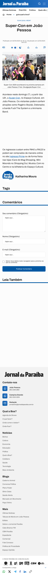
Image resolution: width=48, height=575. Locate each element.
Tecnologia (6, 466)
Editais (5, 520)
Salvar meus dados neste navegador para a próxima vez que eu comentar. (25, 261)
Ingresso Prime (17, 156)
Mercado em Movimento (11, 499)
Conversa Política (9, 484)
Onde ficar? (6, 426)
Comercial (6, 539)
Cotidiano (6, 459)
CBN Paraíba (7, 531)
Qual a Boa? (7, 455)
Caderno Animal (8, 480)
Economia (6, 444)
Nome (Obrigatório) (11, 236)
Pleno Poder (7, 488)
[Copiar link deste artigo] (30, 571)
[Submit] (39, 4)
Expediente (6, 535)
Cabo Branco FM (9, 528)
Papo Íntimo (7, 503)
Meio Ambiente (8, 470)
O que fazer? (7, 419)
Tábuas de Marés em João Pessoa (15, 517)
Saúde (5, 463)
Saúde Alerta (7, 495)
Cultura (5, 440)
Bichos (5, 437)
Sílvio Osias (6, 491)
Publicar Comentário (24, 269)
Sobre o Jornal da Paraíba (12, 524)
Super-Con (14, 98)
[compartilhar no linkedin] (25, 571)
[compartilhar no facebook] (20, 571)
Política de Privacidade (11, 546)
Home (9, 14)
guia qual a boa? (23, 14)
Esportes (22, 10)
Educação (6, 448)
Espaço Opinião (8, 550)
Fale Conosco (7, 543)
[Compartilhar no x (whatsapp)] (9, 571)
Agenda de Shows (9, 415)
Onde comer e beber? (10, 423)
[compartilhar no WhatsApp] (3, 571)
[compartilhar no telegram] (15, 571)
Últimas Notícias (9, 10)
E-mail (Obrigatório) (11, 250)
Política (32, 10)
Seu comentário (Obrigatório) (15, 213)
